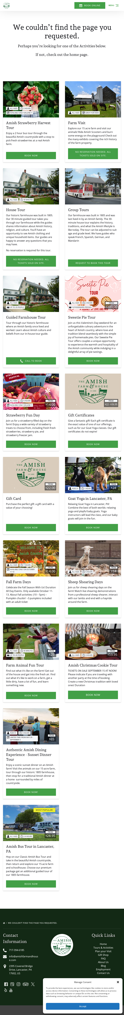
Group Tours (78, 210)
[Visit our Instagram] (18, 984)
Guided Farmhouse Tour (26, 317)
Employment (103, 969)
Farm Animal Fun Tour (25, 665)
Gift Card (13, 498)
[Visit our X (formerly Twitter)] (33, 984)
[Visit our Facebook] (6, 984)
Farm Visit (76, 123)
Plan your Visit (103, 951)
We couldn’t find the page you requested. (33, 923)
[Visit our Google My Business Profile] (12, 984)
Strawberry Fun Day (23, 415)
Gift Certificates (81, 415)
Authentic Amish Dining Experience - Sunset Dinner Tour (28, 755)
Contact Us (103, 973)
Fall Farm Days (18, 582)
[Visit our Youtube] (10, 990)
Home (103, 944)
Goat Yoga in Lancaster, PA (90, 498)
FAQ (103, 958)
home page (78, 54)
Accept (82, 1006)
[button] (117, 982)
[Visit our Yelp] (5, 990)
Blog (103, 965)
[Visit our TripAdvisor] (26, 984)
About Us (103, 962)
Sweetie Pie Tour (82, 317)
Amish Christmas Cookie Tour (92, 665)
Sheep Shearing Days (85, 582)
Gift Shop (103, 955)
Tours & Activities (103, 947)
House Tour (15, 210)
